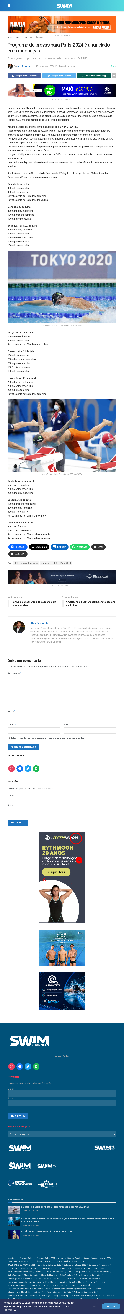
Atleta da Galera (27, 1258)
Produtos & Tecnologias (40, 1295)
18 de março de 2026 (45, 66)
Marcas (98, 1289)
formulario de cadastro (90, 1278)
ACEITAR (111, 1306)
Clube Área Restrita (101, 1272)
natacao (45, 563)
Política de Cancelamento (85, 1292)
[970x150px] (62, 24)
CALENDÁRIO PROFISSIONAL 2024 (89, 1268)
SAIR (93, 1306)
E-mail (12, 724)
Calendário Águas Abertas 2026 (97, 1258)
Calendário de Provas (17, 1261)
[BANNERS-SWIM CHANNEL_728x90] (62, 576)
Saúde (109, 1295)
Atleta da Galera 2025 (46, 1258)
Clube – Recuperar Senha (79, 1272)
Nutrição (67, 1292)
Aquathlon (12, 1258)
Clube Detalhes (66, 1275)
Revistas (100, 1295)
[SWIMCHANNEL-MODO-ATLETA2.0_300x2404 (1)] (62, 948)
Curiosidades (95, 1275)
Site (66, 724)
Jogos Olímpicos (36, 37)
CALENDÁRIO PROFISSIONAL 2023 (56, 1268)
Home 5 (91, 1282)
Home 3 (72, 1282)
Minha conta (13, 1292)
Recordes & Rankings (83, 1295)
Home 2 (62, 1282)
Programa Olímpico (62, 1295)
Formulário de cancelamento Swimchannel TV (27, 1282)
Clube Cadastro (14, 1275)
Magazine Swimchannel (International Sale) (73, 1289)
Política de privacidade (17, 1295)
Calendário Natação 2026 (75, 1265)
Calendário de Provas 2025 (49, 1265)
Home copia (13, 1285)
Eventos (55, 1278)
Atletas (61, 1258)
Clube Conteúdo (31, 1275)
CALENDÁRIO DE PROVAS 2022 (42, 1261)
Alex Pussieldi (24, 66)
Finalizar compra (69, 1278)
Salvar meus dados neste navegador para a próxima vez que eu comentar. (48, 738)
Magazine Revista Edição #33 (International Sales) (29, 1289)
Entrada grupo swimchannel (20, 1278)
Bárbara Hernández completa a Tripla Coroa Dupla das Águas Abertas (55, 1207)
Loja (73, 1285)
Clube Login (81, 1275)
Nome (12, 711)
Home (10, 37)
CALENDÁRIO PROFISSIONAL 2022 (23, 1268)
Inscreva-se (36, 1285)
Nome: (11, 805)
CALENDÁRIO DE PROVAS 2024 (21, 1265)
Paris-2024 (65, 563)
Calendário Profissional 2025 (20, 1272)
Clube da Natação (49, 1275)
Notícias (37, 1292)
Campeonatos (21, 37)
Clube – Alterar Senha (55, 1272)
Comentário (15, 672)
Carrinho (39, 1272)
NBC (55, 563)
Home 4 (81, 1282)
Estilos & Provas (42, 1278)
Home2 (24, 1285)
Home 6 (101, 1282)
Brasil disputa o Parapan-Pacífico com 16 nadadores (46, 1231)
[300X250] (62, 991)
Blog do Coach (73, 1258)
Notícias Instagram (52, 1292)
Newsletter (26, 1292)
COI (16, 563)
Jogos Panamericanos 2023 (56, 1285)
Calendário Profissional (99, 1265)
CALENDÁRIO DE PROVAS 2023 (72, 1261)
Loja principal (84, 1285)
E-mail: (11, 795)
